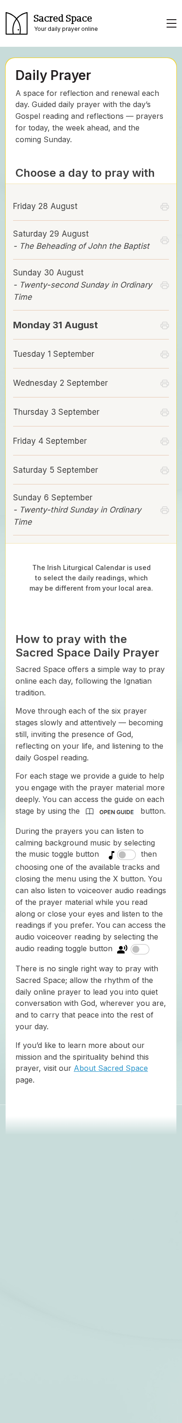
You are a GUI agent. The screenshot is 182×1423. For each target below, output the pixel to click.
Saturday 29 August (81, 240)
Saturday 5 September (55, 470)
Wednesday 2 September (60, 383)
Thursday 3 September (56, 412)
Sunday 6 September (77, 510)
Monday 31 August (55, 325)
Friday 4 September (50, 441)
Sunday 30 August (82, 285)
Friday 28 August (45, 206)
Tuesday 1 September (53, 354)
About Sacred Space (111, 1068)
